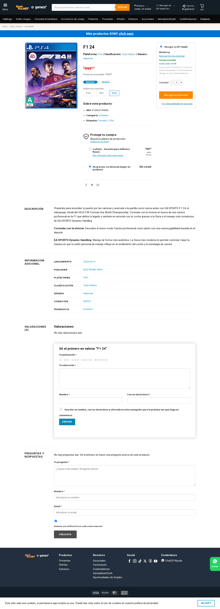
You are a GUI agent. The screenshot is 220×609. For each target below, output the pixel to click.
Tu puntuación (67, 354)
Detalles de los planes (99, 142)
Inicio (5, 27)
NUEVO (87, 301)
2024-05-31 (89, 261)
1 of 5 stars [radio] (60, 360)
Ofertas (121, 19)
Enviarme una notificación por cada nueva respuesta (78, 526)
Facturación (100, 564)
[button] (29, 104)
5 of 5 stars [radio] (100, 360)
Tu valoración (67, 365)
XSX (101, 93)
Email (58, 506)
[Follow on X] (145, 561)
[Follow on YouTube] (155, 561)
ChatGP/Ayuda (173, 560)
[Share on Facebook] (86, 185)
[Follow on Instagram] (134, 561)
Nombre (64, 394)
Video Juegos (23, 19)
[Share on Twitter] (92, 185)
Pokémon (93, 19)
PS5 (88, 93)
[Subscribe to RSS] (150, 561)
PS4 (100, 54)
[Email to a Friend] (98, 185)
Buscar (122, 7)
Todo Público (128, 54)
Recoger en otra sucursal (172, 56)
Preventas (107, 19)
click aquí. (126, 34)
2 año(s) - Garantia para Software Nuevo (111, 150)
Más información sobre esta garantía (108, 155)
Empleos (205, 19)
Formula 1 (103, 120)
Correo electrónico (138, 394)
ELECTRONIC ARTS (93, 269)
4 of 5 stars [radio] (86, 360)
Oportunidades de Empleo (107, 577)
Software (29, 27)
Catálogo (7, 19)
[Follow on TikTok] (140, 561)
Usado (106, 82)
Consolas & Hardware (46, 19)
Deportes (88, 58)
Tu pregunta (61, 462)
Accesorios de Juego (72, 19)
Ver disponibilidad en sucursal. (177, 103)
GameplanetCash (167, 19)
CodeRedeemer (188, 19)
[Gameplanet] (31, 7)
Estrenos (133, 19)
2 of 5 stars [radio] (66, 360)
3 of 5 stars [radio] (74, 360)
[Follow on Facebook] (129, 561)
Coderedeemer (101, 569)
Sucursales (148, 19)
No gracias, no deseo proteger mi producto (111, 168)
